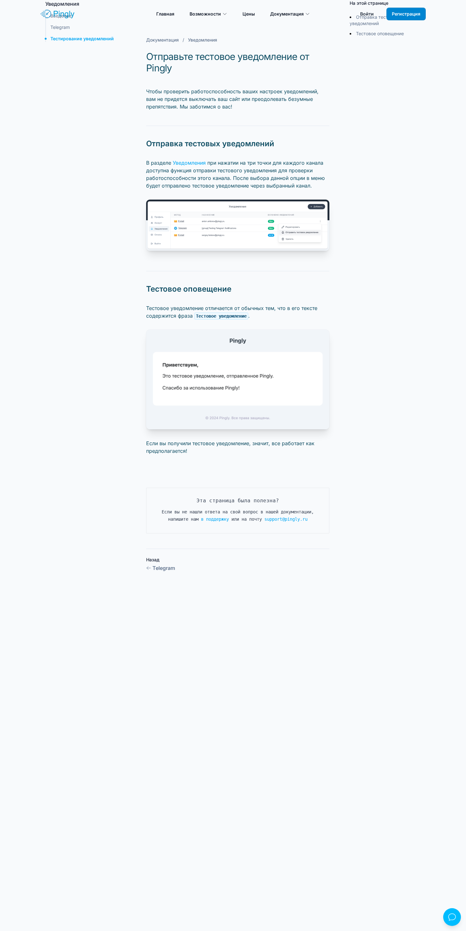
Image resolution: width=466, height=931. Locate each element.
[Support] (452, 917)
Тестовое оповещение (380, 33)
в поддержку (215, 519)
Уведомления (189, 163)
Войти (367, 14)
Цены (249, 14)
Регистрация (406, 14)
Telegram (163, 568)
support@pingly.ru (285, 519)
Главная (165, 14)
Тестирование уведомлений (82, 38)
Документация (162, 40)
